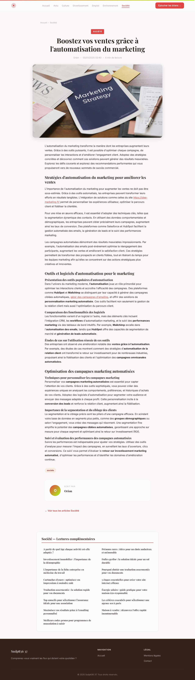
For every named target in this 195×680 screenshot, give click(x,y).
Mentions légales (152, 655)
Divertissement (80, 5)
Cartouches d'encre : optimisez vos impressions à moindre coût (61, 581)
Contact (148, 661)
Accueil (46, 5)
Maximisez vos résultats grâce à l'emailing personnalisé (66, 612)
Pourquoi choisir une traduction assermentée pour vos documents (126, 571)
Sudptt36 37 (19, 651)
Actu (55, 5)
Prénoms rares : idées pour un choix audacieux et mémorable (127, 551)
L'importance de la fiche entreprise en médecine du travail (63, 571)
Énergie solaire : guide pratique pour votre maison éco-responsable (124, 591)
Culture (65, 5)
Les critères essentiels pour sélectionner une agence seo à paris (125, 602)
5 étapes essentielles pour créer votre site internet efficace (124, 581)
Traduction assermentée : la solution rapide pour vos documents (66, 591)
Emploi (95, 5)
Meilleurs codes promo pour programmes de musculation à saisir (67, 622)
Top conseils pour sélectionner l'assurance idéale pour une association (65, 602)
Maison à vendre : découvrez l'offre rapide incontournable (124, 612)
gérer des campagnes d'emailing (89, 296)
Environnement (110, 5)
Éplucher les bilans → (169, 5)
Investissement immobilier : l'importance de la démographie (67, 561)
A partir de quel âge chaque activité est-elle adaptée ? (66, 551)
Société (125, 5)
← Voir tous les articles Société (62, 510)
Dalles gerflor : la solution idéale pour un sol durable (125, 561)
